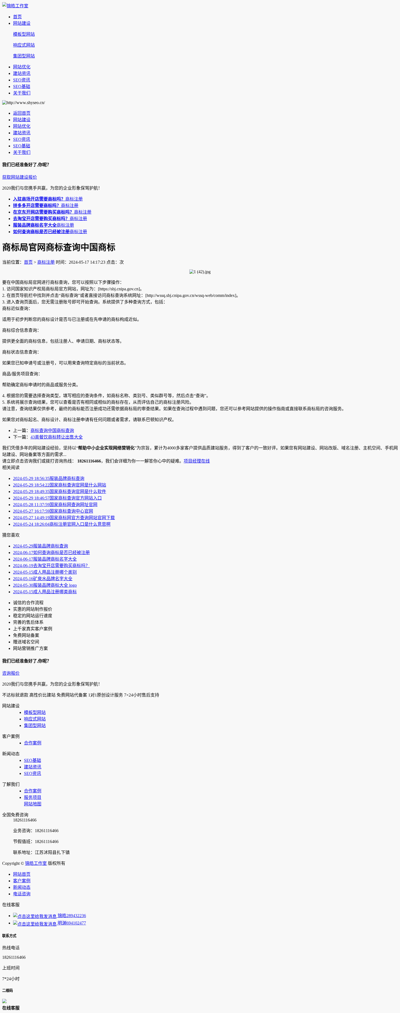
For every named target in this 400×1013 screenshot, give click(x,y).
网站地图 (32, 804)
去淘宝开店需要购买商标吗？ (51, 565)
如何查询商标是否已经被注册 (51, 552)
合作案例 (32, 743)
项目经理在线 (197, 461)
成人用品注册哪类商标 (45, 591)
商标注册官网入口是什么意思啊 (61, 524)
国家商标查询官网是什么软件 (59, 491)
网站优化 (21, 67)
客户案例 (21, 880)
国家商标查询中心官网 (53, 511)
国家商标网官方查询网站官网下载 (64, 517)
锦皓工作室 (36, 863)
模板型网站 (24, 34)
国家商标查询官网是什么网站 (59, 485)
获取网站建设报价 (19, 177)
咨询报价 (11, 673)
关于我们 (21, 93)
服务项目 (32, 797)
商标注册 (48, 199)
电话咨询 (21, 894)
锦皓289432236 (71, 915)
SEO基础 (21, 86)
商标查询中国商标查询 (52, 430)
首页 (17, 16)
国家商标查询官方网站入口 (57, 498)
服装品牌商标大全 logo (45, 585)
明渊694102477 (71, 923)
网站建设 (21, 23)
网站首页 (21, 874)
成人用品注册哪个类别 (45, 572)
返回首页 (21, 113)
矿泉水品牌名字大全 (42, 578)
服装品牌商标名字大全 (45, 559)
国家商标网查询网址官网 (55, 504)
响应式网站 (24, 45)
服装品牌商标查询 (48, 478)
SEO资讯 (21, 80)
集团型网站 (24, 56)
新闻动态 (21, 887)
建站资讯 (21, 73)
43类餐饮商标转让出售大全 (56, 437)
